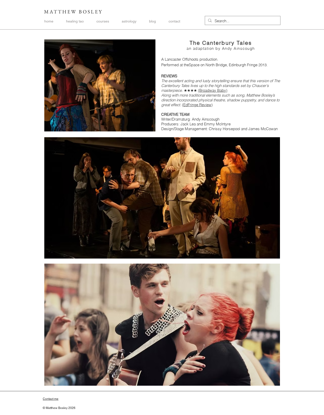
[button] (102, 21)
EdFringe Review (197, 104)
